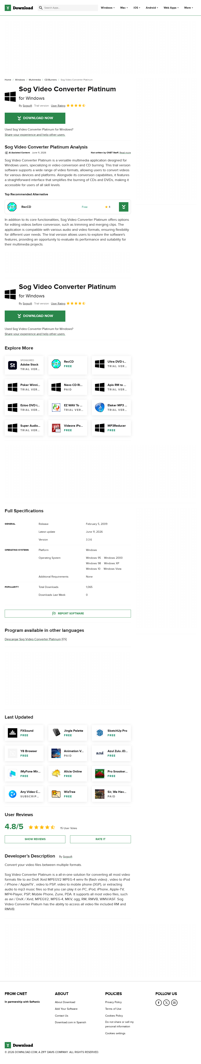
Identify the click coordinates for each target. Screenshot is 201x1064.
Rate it (100, 839)
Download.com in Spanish (70, 1022)
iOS (135, 7)
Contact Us (61, 1015)
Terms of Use (113, 1009)
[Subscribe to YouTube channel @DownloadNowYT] (174, 1003)
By (25, 105)
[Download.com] (19, 8)
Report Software (71, 613)
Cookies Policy (114, 1015)
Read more (125, 152)
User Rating (58, 105)
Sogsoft (67, 856)
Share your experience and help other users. (35, 135)
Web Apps (170, 7)
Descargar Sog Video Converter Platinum (33, 639)
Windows (106, 7)
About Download (65, 1002)
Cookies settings (115, 1033)
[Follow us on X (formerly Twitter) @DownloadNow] (166, 1003)
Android (151, 7)
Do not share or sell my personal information (119, 1024)
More (187, 7)
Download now (38, 118)
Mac (123, 7)
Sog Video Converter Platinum (67, 93)
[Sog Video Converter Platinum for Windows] (10, 96)
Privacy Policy (113, 1002)
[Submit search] (41, 8)
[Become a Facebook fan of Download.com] (158, 1003)
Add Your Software (66, 1009)
